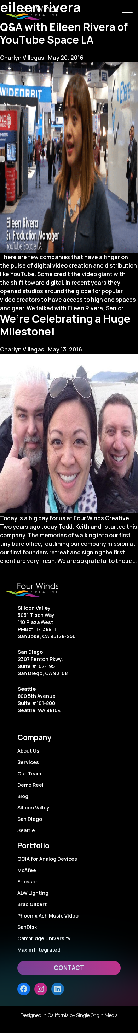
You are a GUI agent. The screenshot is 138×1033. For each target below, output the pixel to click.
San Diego (30, 652)
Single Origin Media (97, 1015)
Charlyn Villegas (22, 57)
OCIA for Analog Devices (47, 858)
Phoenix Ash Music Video (48, 915)
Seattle (27, 688)
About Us (28, 750)
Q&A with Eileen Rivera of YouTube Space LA (64, 33)
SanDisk (27, 927)
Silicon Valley (34, 607)
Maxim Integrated (39, 949)
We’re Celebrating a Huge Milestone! (65, 325)
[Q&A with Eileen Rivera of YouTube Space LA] (69, 157)
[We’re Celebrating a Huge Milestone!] (69, 434)
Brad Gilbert (32, 904)
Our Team (29, 773)
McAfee (26, 870)
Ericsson (28, 881)
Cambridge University (44, 938)
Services (28, 762)
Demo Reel (30, 784)
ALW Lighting (32, 892)
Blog (22, 796)
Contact (69, 968)
